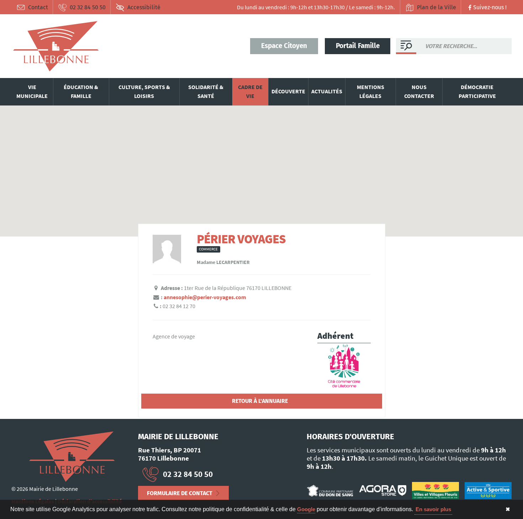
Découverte (288, 91)
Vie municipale (32, 91)
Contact (38, 7)
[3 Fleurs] (435, 490)
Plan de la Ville (436, 7)
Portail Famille (358, 46)
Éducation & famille (81, 91)
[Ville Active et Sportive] (488, 490)
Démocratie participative (477, 91)
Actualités (326, 91)
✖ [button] (508, 509)
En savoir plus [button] (433, 509)
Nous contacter (419, 91)
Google (306, 509)
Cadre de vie (250, 91)
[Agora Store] (382, 490)
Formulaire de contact (179, 493)
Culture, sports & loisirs (144, 91)
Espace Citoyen (284, 46)
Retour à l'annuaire (260, 401)
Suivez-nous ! (490, 7)
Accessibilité (143, 7)
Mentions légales (370, 91)
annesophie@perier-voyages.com (205, 297)
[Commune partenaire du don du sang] (330, 490)
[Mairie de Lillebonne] (71, 456)
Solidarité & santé (205, 91)
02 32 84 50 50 (88, 7)
